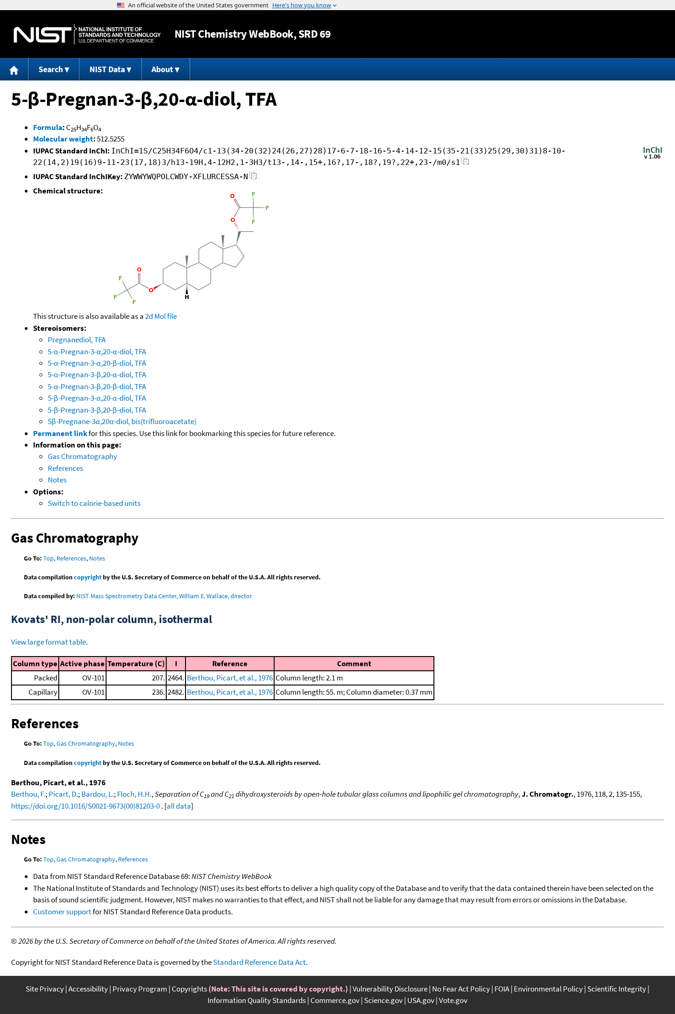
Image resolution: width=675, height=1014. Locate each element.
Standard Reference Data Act (259, 962)
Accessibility (88, 989)
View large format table (48, 642)
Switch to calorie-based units (94, 503)
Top (48, 558)
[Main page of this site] (14, 69)
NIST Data (107, 69)
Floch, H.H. (134, 794)
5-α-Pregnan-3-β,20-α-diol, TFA (97, 374)
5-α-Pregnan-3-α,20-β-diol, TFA (97, 363)
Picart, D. (63, 794)
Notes (57, 480)
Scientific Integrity (616, 989)
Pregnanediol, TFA (77, 339)
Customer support (62, 911)
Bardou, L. (97, 794)
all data (179, 806)
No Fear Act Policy (461, 989)
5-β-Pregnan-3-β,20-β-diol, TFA (97, 410)
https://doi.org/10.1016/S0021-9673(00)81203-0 (85, 806)
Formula (47, 127)
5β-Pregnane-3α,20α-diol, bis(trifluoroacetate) (122, 421)
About (162, 69)
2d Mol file (161, 316)
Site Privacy (45, 989)
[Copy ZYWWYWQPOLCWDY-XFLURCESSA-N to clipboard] (253, 178)
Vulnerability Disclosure (390, 989)
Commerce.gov (335, 1000)
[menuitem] (14, 69)
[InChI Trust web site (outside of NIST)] (652, 158)
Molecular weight (63, 139)
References (65, 468)
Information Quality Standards (257, 1000)
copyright (87, 577)
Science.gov (383, 1000)
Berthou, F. (28, 794)
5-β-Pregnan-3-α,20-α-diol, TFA (97, 398)
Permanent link (60, 433)
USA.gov (420, 1000)
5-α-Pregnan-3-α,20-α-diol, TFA (97, 351)
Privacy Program (139, 989)
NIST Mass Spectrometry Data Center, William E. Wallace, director (164, 596)
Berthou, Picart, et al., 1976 (230, 678)
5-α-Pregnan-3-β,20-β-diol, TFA (97, 386)
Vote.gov (453, 1000)
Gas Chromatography (82, 456)
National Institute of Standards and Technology (87, 34)
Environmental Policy (548, 989)
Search (51, 69)
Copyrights (189, 989)
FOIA (502, 989)
